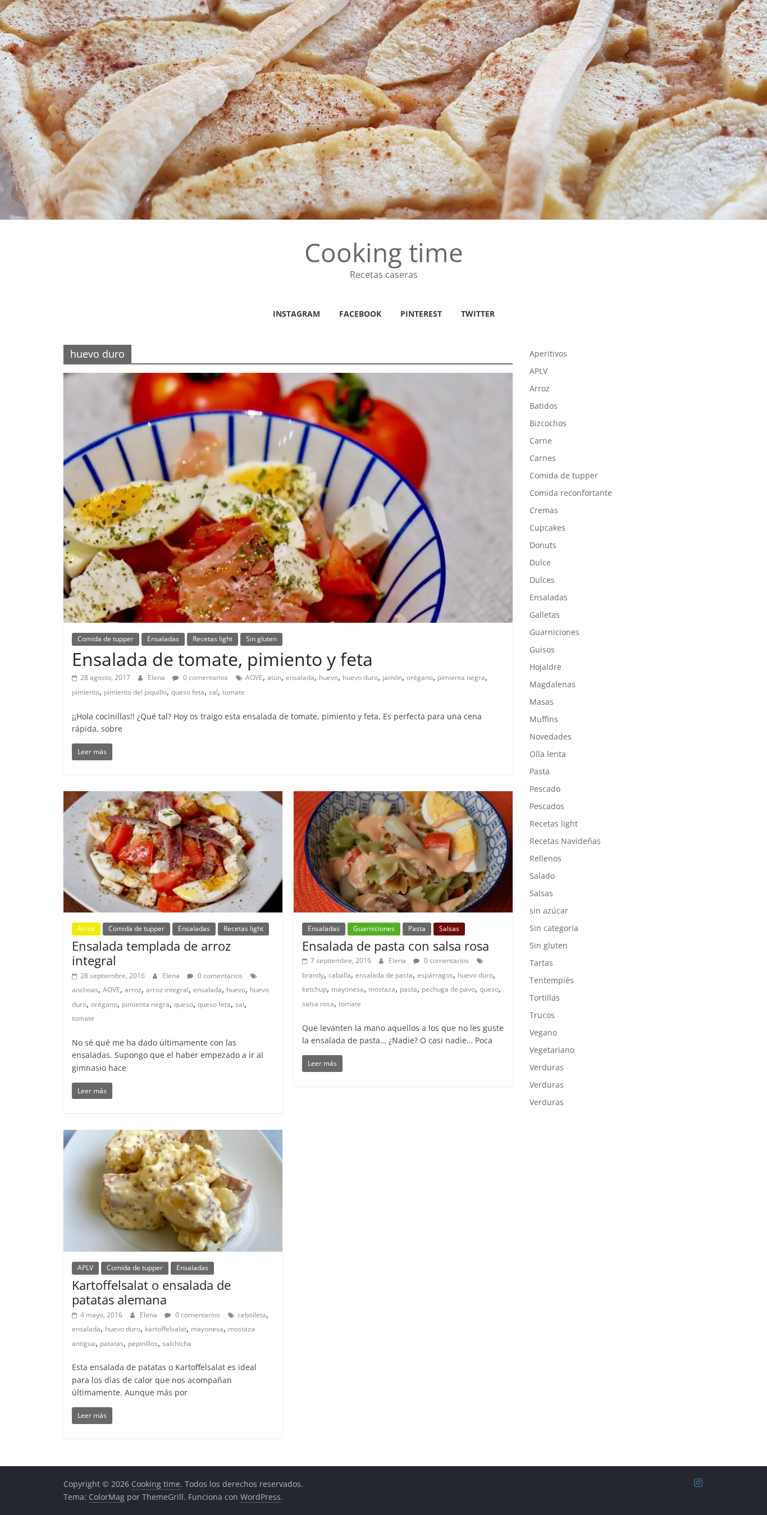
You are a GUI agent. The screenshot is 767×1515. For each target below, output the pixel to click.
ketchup (314, 989)
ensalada (300, 677)
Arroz (86, 928)
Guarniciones (374, 928)
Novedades (550, 736)
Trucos (542, 1015)
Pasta (417, 928)
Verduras (546, 1067)
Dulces (542, 579)
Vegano (543, 1032)
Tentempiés (551, 980)
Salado (542, 875)
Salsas (449, 928)
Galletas (544, 614)
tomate (233, 692)
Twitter (478, 313)
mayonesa (347, 989)
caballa (339, 975)
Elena (157, 677)
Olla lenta (547, 754)
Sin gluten (261, 639)
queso (183, 1004)
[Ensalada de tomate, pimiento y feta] (288, 379)
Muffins (543, 719)
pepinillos (143, 1343)
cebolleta (252, 1315)
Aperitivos (548, 353)
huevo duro (360, 677)
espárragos (435, 975)
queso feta (187, 692)
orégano (420, 677)
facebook (360, 313)
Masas (541, 701)
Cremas (543, 510)
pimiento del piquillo (135, 692)
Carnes (542, 458)
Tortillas (544, 997)
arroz (133, 989)
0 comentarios (204, 677)
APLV (85, 1267)
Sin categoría (553, 928)
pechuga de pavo (448, 989)
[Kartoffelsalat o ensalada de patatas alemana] (172, 1136)
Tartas (541, 962)
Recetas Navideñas (565, 841)
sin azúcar (548, 910)
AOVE (254, 677)
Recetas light (212, 639)
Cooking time (383, 252)
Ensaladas (163, 639)
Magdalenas (552, 684)
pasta (408, 989)
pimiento (85, 692)
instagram (296, 313)
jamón (392, 677)
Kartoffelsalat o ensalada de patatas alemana (151, 1292)
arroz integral (167, 989)
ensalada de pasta (384, 975)
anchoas (85, 989)
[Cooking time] (383, 7)
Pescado (544, 788)
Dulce (540, 562)
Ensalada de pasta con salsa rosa (395, 945)
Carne (540, 440)
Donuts (542, 545)
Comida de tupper (105, 639)
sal (213, 692)
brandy (313, 975)
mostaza (381, 989)
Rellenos (545, 858)
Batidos (543, 405)
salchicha (176, 1343)
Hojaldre (545, 666)
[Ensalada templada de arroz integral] (172, 798)
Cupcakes (547, 527)
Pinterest (421, 313)
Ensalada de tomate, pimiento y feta (222, 659)
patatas (112, 1343)
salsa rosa (318, 1004)
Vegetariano (551, 1049)
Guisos (542, 649)
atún (274, 677)
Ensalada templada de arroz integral (151, 953)
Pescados (546, 806)
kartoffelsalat (165, 1329)
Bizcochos (548, 423)
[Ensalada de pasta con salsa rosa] (403, 798)
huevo (328, 677)
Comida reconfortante (570, 492)
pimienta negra (461, 677)
